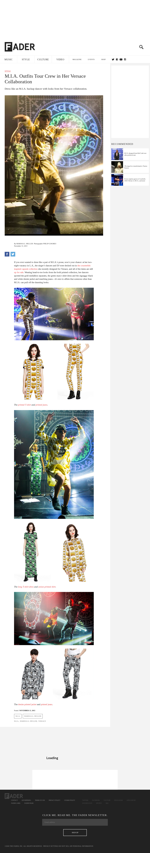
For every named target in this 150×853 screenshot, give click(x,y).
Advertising (26, 800)
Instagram (118, 800)
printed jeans (41, 405)
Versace (42, 721)
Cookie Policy (69, 800)
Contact (14, 800)
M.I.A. (17, 716)
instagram (125, 59)
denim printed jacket (27, 704)
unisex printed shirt (47, 587)
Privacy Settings (50, 846)
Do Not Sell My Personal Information (76, 846)
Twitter (113, 59)
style (8, 71)
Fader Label (16, 803)
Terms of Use (40, 800)
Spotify (99, 803)
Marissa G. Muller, (29, 721)
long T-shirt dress (26, 587)
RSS (107, 803)
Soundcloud (87, 803)
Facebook (96, 800)
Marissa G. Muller (24, 244)
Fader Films (29, 803)
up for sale (18, 272)
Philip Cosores (49, 244)
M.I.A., (16, 721)
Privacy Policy (54, 800)
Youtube (107, 800)
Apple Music (131, 800)
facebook (117, 59)
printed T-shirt (24, 405)
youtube (121, 59)
